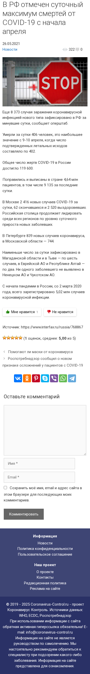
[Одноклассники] (27, 378)
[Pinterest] (36, 378)
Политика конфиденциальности (45, 548)
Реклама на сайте (45, 588)
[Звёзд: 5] (20, 338)
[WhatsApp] (63, 378)
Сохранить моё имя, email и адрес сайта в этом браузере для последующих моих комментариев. (43, 494)
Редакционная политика (45, 583)
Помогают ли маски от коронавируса (40, 352)
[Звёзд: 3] (12, 338)
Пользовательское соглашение (45, 554)
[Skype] (45, 378)
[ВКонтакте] (18, 378)
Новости (9, 49)
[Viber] (54, 378)
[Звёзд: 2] (8, 338)
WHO (23, 615)
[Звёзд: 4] (16, 338)
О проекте (45, 572)
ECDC (33, 615)
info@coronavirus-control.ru (49, 632)
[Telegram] (72, 378)
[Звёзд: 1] (4, 338)
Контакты (45, 577)
